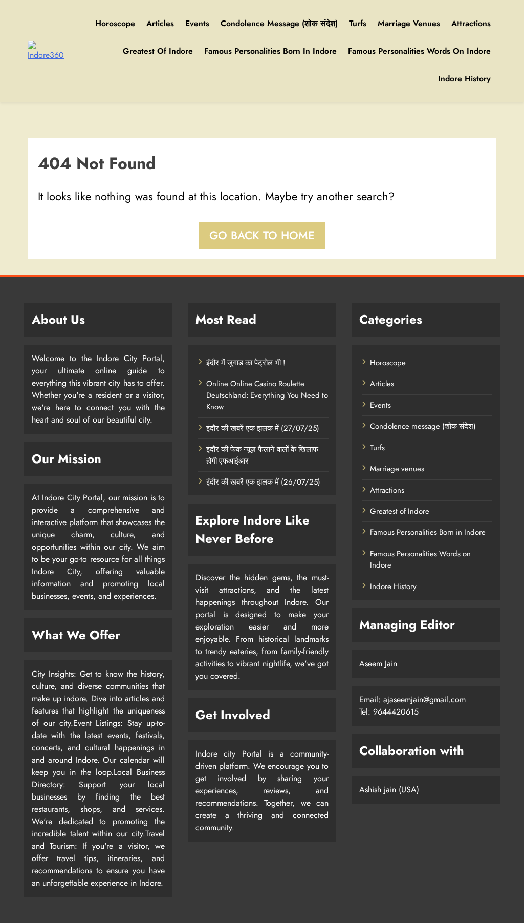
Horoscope (115, 23)
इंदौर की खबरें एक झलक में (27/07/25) (262, 428)
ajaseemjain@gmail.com (424, 699)
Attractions (471, 23)
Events (197, 23)
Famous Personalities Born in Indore (270, 51)
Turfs (357, 23)
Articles (160, 23)
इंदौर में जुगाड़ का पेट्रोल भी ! (245, 362)
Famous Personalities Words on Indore (419, 51)
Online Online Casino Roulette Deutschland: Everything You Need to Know (267, 395)
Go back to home (262, 235)
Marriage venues (409, 23)
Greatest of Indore (158, 51)
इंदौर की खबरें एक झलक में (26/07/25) (263, 482)
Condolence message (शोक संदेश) (279, 23)
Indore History (464, 79)
